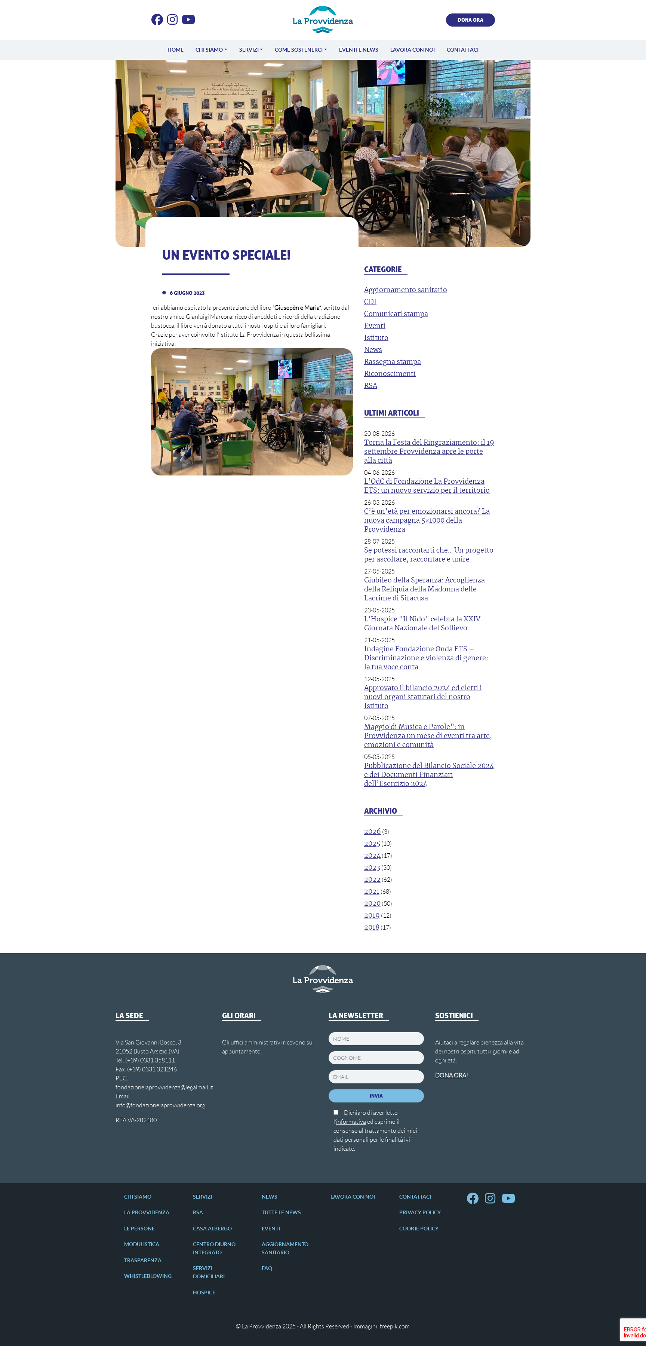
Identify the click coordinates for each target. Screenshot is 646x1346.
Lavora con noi (412, 50)
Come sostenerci (299, 50)
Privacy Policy (420, 1212)
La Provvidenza (146, 1212)
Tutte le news (281, 1212)
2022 (372, 880)
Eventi (271, 1229)
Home (175, 50)
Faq (267, 1268)
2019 (372, 915)
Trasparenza (143, 1260)
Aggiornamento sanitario (285, 1248)
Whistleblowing (148, 1276)
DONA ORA (470, 19)
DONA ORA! (451, 1075)
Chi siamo (209, 50)
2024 (372, 856)
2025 (372, 844)
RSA (198, 1212)
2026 (372, 832)
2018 (371, 927)
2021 (371, 891)
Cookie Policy (419, 1229)
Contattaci (463, 50)
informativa (351, 1122)
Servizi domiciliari (209, 1272)
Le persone (139, 1229)
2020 (372, 903)
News (269, 1197)
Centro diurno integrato (214, 1248)
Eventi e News (358, 50)
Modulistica (141, 1244)
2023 (372, 868)
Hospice (204, 1292)
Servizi (249, 50)
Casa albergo (212, 1229)
